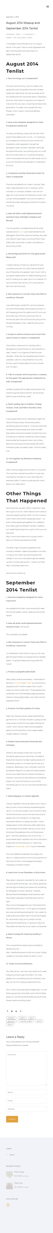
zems (10, 1024)
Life (14, 38)
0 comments (28, 34)
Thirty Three (19, 1172)
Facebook (18, 683)
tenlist (39, 1021)
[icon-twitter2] (8, 1205)
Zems (29, 38)
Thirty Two (18, 1183)
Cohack (22, 1018)
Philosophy (22, 38)
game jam (11, 1021)
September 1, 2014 (12, 17)
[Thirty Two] (9, 1185)
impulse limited (26, 1021)
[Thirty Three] (9, 1174)
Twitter (28, 683)
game (32, 1018)
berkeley (11, 1018)
